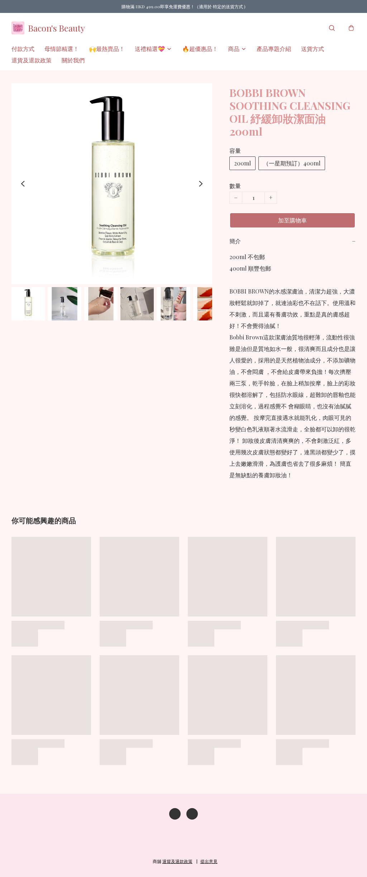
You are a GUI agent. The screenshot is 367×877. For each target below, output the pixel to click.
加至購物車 (292, 220)
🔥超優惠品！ (200, 48)
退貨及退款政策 (31, 60)
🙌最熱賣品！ (107, 48)
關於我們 (73, 60)
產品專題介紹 (274, 48)
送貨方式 (312, 48)
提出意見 (209, 861)
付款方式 (22, 48)
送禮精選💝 (150, 48)
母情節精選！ (61, 48)
